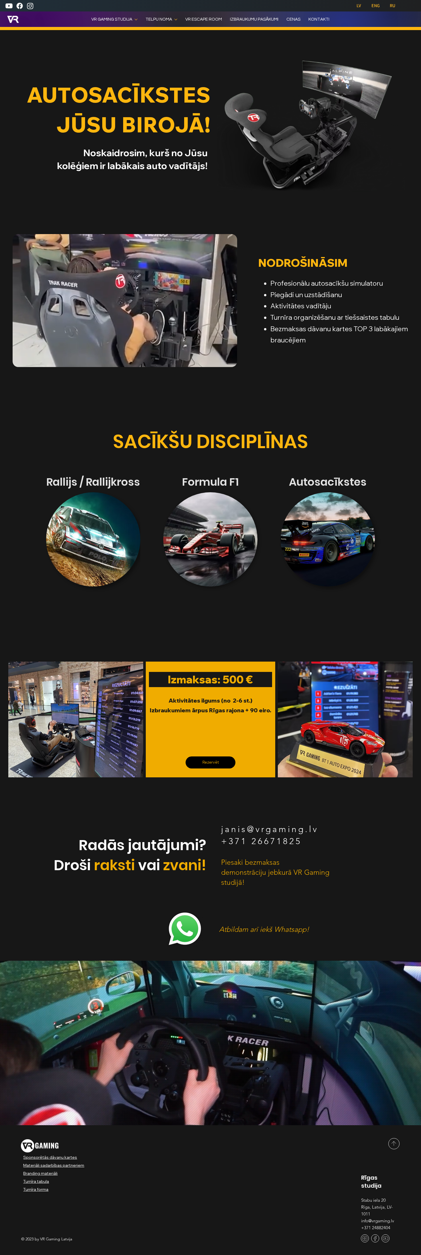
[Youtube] (9, 6)
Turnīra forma (35, 1189)
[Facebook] (19, 6)
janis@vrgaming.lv (269, 829)
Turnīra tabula (36, 1181)
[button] (227, 360)
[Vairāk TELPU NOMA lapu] (175, 19)
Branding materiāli (40, 1173)
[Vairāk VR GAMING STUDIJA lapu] (136, 19)
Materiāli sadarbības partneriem (53, 1165)
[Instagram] (30, 6)
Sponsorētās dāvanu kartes (50, 1157)
